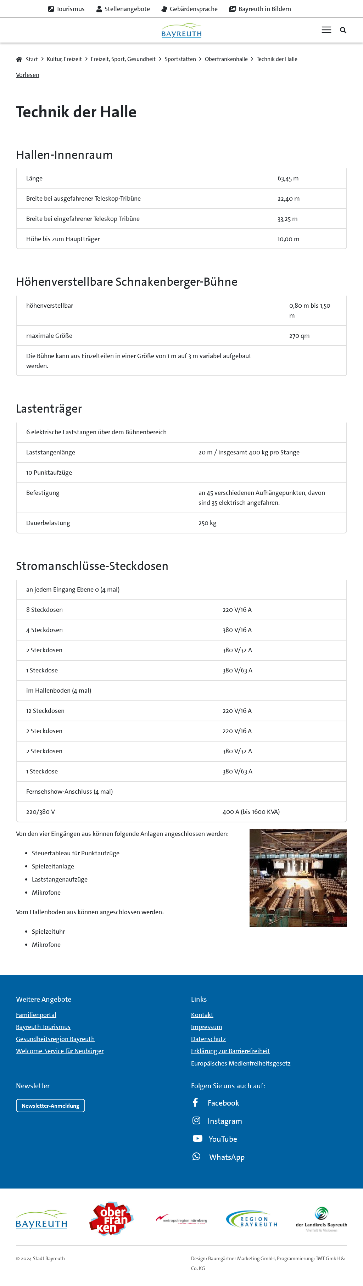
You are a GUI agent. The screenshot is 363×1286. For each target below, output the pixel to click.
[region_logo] (251, 1219)
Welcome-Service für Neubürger (60, 1051)
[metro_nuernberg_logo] (181, 1218)
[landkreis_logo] (321, 1219)
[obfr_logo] (111, 1219)
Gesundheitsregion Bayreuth (55, 1039)
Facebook (223, 1103)
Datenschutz (208, 1039)
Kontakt (202, 1015)
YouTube (223, 1139)
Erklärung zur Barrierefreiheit (230, 1051)
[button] (343, 30)
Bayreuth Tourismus (43, 1027)
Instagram (225, 1121)
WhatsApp (227, 1157)
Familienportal (36, 1015)
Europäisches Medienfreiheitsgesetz (241, 1063)
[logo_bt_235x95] (181, 30)
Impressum (206, 1027)
